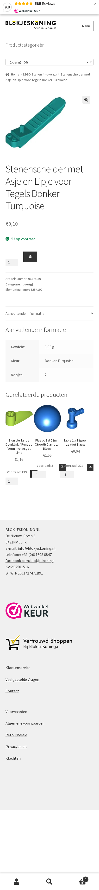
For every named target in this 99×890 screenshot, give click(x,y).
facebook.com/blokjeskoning (30, 560)
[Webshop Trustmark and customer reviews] (27, 610)
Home (15, 74)
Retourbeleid (16, 734)
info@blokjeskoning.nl (37, 548)
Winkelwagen (76, 877)
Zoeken (49, 882)
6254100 (36, 289)
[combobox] (50, 62)
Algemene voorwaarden (25, 723)
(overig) (51, 74)
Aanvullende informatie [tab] (25, 313)
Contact (12, 690)
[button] (86, 100)
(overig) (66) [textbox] (48, 62)
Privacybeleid (16, 746)
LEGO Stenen (32, 74)
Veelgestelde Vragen (22, 679)
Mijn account (16, 882)
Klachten (13, 758)
